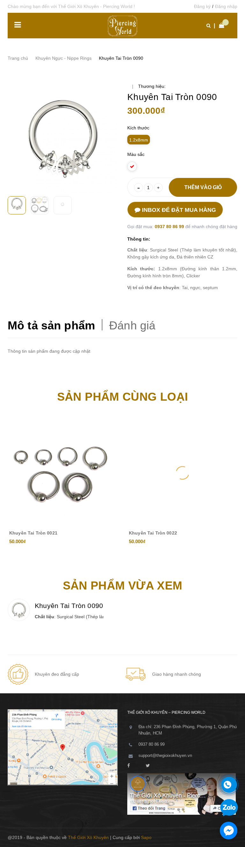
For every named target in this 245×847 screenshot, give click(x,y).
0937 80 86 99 (170, 226)
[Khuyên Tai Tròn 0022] (182, 473)
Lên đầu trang (216, 837)
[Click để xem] (63, 138)
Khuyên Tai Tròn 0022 (153, 532)
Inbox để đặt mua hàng (178, 210)
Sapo (146, 837)
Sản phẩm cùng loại (122, 396)
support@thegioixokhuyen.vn (165, 755)
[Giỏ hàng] (220, 25)
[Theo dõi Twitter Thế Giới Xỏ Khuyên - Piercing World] (148, 766)
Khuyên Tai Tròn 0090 (69, 605)
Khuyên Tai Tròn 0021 (33, 532)
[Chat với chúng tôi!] (228, 830)
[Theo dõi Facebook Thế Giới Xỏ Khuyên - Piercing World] (128, 766)
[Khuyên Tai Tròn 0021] (63, 473)
